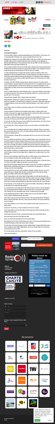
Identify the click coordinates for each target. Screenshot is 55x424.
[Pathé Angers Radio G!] (21, 403)
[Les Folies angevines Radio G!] (44, 391)
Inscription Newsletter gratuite (44, 245)
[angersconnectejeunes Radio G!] (10, 380)
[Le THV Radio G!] (33, 369)
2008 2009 (7, 41)
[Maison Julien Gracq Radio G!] (44, 369)
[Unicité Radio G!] (21, 380)
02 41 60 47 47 (47, 2)
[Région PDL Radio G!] (44, 346)
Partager (15, 238)
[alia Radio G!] (33, 380)
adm (6, 420)
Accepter (37, 420)
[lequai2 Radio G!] (10, 369)
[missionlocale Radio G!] (44, 380)
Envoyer (6, 329)
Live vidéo (14, 2)
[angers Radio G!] (33, 346)
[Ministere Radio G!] (10, 357)
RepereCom (12, 418)
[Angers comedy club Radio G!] (33, 403)
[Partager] (5, 46)
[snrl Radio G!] (33, 357)
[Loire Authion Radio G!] (10, 403)
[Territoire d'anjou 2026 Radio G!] (10, 346)
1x (43, 28)
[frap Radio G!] (44, 357)
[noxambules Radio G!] (10, 391)
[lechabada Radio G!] (21, 369)
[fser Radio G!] (21, 357)
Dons (8, 2)
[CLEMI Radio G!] (33, 391)
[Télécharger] (9, 46)
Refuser (50, 420)
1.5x (46, 28)
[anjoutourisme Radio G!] (21, 391)
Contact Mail (12, 298)
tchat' (21, 2)
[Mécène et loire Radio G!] (21, 346)
